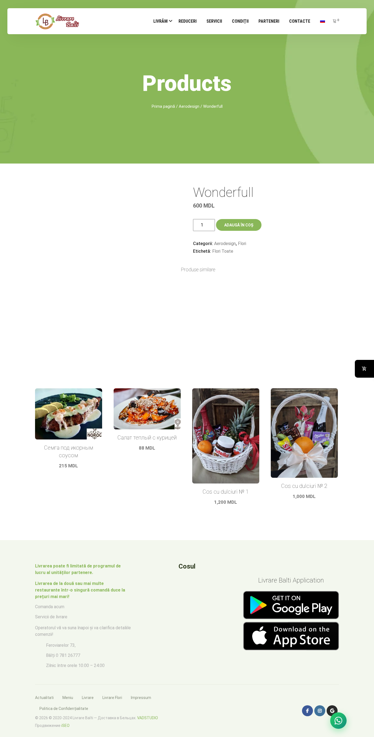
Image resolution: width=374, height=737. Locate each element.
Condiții (240, 21)
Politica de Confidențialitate (63, 708)
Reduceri (188, 21)
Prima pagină (163, 106)
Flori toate (222, 251)
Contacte (299, 21)
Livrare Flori (112, 697)
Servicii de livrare (51, 616)
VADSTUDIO (147, 718)
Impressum (141, 697)
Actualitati (44, 697)
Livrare (88, 697)
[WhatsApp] (338, 720)
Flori (242, 243)
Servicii (214, 21)
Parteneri (268, 21)
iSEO (65, 725)
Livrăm (160, 21)
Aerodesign (189, 106)
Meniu (67, 697)
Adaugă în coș (238, 225)
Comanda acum (49, 606)
